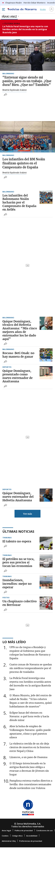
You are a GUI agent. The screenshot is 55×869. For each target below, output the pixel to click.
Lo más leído (14, 641)
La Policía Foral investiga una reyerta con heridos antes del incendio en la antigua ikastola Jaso (25, 29)
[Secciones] (3, 9)
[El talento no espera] (46, 543)
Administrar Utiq (9, 841)
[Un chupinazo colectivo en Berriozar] (46, 603)
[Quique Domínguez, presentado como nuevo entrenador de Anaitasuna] (46, 372)
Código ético (17, 836)
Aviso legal (6, 830)
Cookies (5, 836)
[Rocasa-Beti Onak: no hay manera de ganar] (46, 355)
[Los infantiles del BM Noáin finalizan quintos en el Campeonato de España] (27, 136)
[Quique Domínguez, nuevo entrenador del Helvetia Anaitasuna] (46, 495)
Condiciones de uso (44, 830)
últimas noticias (18, 531)
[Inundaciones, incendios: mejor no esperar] (46, 582)
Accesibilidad (31, 836)
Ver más (27, 513)
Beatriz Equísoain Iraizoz (14, 90)
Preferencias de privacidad (30, 841)
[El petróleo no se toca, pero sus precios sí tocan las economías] (46, 560)
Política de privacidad (24, 830)
